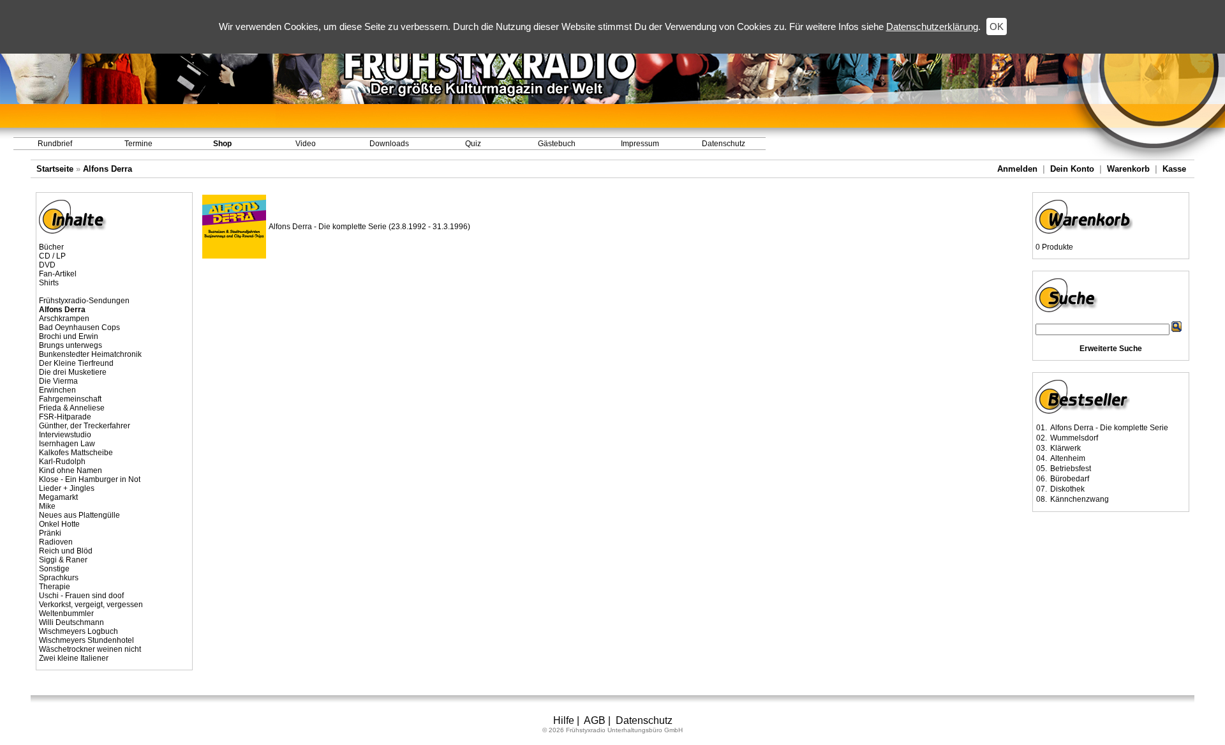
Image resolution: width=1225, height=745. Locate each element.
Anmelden (1017, 169)
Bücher (51, 247)
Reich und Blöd (66, 550)
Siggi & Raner (63, 559)
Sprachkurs (58, 577)
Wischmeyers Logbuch (78, 631)
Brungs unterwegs (70, 345)
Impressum (640, 143)
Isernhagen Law (67, 443)
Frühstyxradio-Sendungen (84, 300)
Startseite (54, 169)
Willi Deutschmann (71, 622)
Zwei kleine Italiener (73, 658)
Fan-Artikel (58, 273)
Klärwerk (1065, 448)
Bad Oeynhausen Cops (79, 327)
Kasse (1174, 169)
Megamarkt (58, 497)
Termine (138, 143)
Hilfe (563, 720)
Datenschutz (723, 143)
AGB (594, 720)
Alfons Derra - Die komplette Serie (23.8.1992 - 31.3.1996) (369, 226)
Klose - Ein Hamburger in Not (89, 479)
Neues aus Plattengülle (79, 515)
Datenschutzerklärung (932, 26)
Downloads (389, 143)
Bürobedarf (1069, 478)
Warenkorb (1128, 169)
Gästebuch (556, 143)
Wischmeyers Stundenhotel (86, 640)
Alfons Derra (107, 169)
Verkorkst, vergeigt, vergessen (91, 604)
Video (305, 143)
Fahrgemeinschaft (70, 399)
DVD (47, 264)
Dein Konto (1072, 169)
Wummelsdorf (1074, 437)
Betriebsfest (1070, 468)
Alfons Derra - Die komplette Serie (1109, 427)
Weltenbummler (66, 613)
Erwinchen (57, 390)
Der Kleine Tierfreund (76, 363)
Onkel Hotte (59, 524)
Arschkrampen (64, 318)
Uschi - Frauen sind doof (81, 595)
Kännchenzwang (1079, 499)
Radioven (56, 542)
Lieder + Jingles (66, 488)
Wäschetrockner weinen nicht (90, 649)
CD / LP (52, 256)
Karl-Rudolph (62, 461)
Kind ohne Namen (70, 470)
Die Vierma (58, 381)
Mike (47, 506)
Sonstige (54, 568)
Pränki (50, 533)
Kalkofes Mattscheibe (76, 452)
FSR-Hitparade (65, 416)
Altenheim (1067, 458)
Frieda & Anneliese (72, 407)
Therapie (54, 586)
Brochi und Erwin (68, 336)
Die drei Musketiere (73, 372)
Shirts (49, 282)
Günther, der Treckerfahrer (84, 425)
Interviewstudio (65, 434)
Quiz (473, 143)
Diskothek (1067, 489)
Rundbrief (55, 143)
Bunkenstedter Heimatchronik (90, 354)
